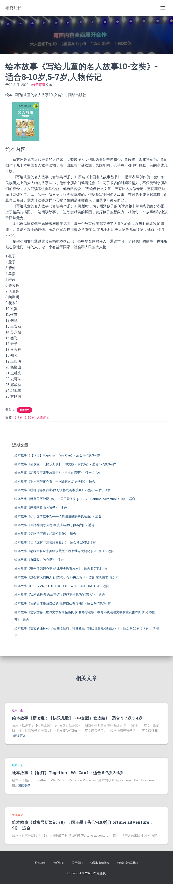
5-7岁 (19, 417)
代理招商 (58, 862)
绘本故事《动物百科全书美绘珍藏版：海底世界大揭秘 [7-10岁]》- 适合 (64, 551)
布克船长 (99, 873)
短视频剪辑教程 (99, 862)
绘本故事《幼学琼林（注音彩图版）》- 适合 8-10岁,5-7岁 (55, 542)
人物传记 (43, 417)
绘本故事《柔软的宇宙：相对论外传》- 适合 (45, 533)
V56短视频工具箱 (127, 862)
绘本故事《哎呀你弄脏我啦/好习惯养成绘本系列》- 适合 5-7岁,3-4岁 (62, 490)
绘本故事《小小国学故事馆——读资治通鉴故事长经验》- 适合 (58, 516)
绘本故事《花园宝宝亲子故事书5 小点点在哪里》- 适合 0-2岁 (57, 472)
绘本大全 (24, 410)
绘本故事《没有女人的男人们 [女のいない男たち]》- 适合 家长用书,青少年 (66, 577)
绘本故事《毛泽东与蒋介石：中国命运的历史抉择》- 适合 (54, 481)
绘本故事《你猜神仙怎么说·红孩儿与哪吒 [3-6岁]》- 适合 (54, 525)
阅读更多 (19, 736)
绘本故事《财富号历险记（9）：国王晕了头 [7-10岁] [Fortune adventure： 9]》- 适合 (74, 499)
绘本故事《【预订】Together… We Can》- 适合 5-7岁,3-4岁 (57, 455)
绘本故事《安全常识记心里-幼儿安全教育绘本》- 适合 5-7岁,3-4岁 (61, 568)
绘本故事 (40, 862)
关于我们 (77, 862)
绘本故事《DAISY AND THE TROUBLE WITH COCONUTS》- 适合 (61, 586)
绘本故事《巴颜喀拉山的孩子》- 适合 (40, 507)
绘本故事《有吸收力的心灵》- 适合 (39, 560)
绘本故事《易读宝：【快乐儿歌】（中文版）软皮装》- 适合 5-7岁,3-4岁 (65, 464)
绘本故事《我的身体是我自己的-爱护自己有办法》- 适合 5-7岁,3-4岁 (62, 603)
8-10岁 (29, 417)
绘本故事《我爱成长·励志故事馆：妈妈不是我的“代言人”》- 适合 (59, 594)
